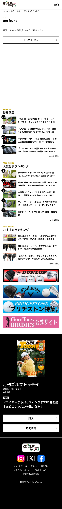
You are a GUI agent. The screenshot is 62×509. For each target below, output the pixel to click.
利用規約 (44, 466)
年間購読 (31, 428)
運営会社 (34, 466)
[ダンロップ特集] (31, 275)
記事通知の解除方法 (31, 474)
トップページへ (31, 40)
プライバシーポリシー (22, 470)
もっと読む (54, 156)
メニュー (56, 4)
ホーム (5, 11)
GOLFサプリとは (20, 466)
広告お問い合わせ (41, 470)
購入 (31, 418)
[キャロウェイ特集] (31, 291)
